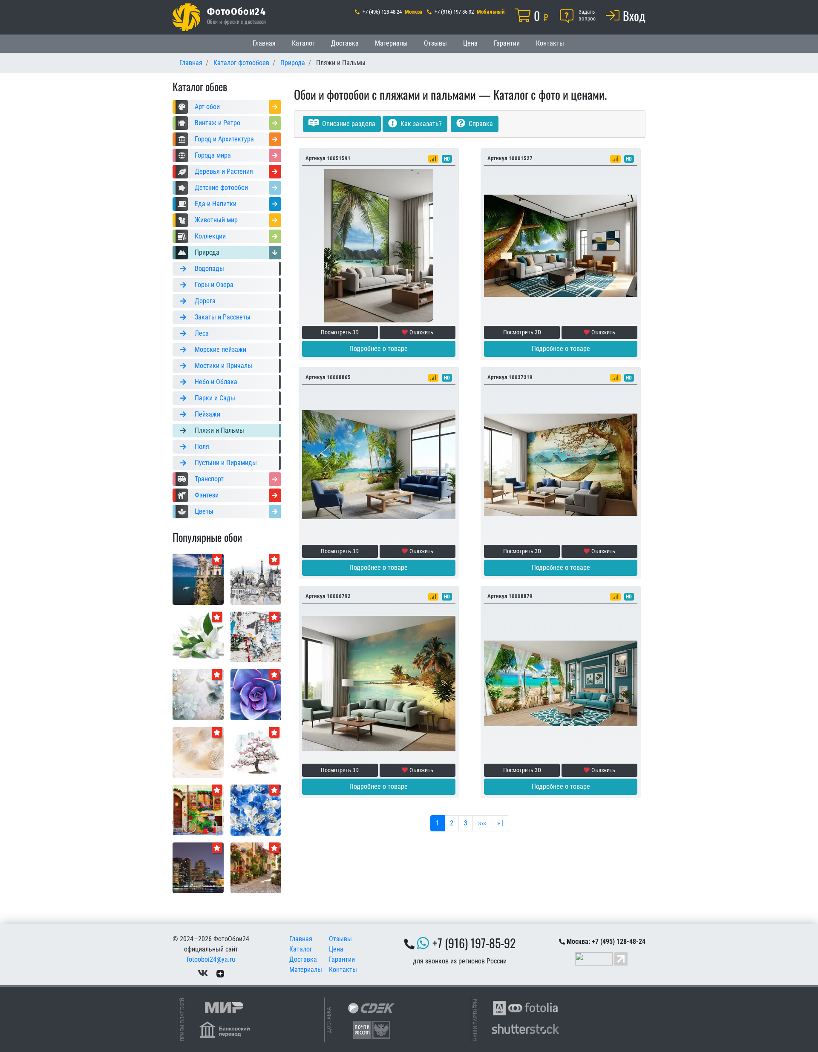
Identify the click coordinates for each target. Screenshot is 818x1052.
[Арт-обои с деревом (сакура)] (256, 752)
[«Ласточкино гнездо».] (198, 579)
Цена (470, 43)
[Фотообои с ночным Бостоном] (198, 867)
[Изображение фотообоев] (256, 694)
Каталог (303, 43)
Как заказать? (420, 124)
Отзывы (435, 43)
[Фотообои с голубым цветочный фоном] (256, 809)
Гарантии (507, 43)
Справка (480, 124)
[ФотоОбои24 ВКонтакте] (203, 973)
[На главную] (186, 17)
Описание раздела (347, 124)
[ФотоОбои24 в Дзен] (220, 973)
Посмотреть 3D (340, 332)
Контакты (550, 43)
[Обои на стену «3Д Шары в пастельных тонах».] (198, 752)
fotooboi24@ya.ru (211, 959)
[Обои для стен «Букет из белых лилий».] (198, 636)
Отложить (421, 332)
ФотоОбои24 (236, 11)
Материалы (391, 43)
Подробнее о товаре (378, 349)
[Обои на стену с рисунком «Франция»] (256, 579)
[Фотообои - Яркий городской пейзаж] (198, 809)
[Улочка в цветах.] (256, 867)
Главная (264, 43)
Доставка (345, 43)
